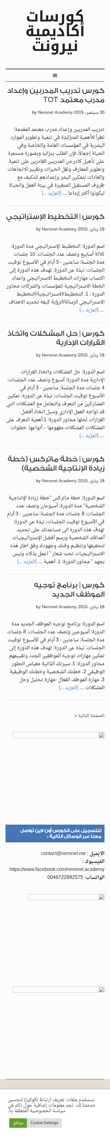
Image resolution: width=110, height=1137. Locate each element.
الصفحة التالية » (90, 716)
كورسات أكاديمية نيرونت (55, 31)
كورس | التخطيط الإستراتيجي (55, 216)
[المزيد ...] (51, 193)
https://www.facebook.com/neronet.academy (57, 869)
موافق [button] (18, 1123)
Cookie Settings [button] (44, 1123)
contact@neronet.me (63, 853)
